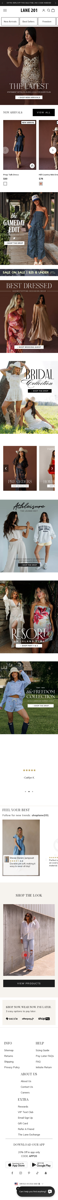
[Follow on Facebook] (12, 1173)
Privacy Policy (12, 1067)
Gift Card (23, 1123)
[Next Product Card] (52, 150)
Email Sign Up (25, 1117)
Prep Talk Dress (11, 174)
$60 (5, 178)
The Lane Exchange (29, 1134)
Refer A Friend (26, 1129)
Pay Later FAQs (45, 1056)
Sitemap (9, 1050)
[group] (21, 848)
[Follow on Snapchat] (45, 1173)
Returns (8, 1056)
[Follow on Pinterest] (29, 1173)
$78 (41, 178)
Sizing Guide (42, 1050)
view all (44, 112)
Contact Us (27, 1086)
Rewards (23, 1106)
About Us (26, 1081)
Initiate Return (44, 1067)
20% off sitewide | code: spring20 (28, 3)
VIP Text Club (25, 1112)
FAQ (38, 1061)
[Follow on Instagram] (20, 1173)
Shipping (9, 1061)
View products (29, 983)
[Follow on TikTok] (37, 1173)
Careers (25, 1092)
